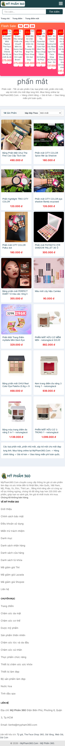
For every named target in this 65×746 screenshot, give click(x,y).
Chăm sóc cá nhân (11, 649)
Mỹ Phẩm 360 (47, 743)
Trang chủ (5, 18)
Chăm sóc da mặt (11, 613)
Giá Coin (4, 737)
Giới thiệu (6, 509)
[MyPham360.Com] (17, 4)
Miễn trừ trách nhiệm (12, 530)
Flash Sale (8, 26)
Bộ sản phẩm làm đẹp (13, 678)
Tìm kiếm (54, 11)
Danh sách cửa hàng (12, 552)
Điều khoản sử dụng (12, 523)
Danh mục (6, 538)
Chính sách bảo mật (12, 516)
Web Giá (59, 734)
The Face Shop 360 (34, 734)
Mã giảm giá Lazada (12, 574)
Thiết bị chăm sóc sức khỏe (16, 664)
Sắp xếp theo (31, 113)
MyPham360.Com (29, 743)
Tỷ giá (20, 734)
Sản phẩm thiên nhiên (13, 635)
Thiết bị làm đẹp (10, 671)
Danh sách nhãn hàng (13, 545)
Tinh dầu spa (8, 693)
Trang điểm (17, 18)
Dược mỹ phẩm (9, 627)
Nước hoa (6, 686)
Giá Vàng (49, 734)
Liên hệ (5, 589)
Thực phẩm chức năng (13, 657)
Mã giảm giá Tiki (10, 567)
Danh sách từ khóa (11, 560)
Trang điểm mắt (32, 18)
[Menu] (61, 3)
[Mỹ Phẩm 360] (16, 475)
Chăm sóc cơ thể (10, 620)
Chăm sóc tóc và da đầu (15, 642)
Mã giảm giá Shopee (12, 581)
